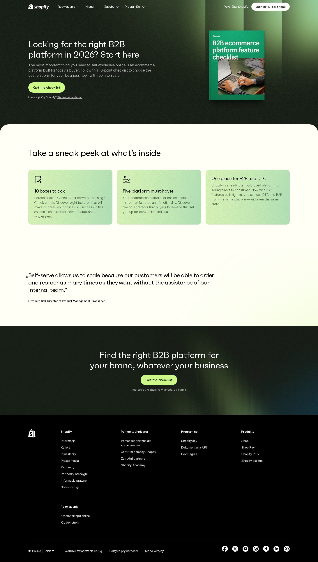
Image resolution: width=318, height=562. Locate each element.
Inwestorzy (68, 454)
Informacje (68, 441)
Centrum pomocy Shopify (138, 452)
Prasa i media (70, 461)
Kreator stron (70, 522)
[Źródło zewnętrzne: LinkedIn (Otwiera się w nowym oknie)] (276, 549)
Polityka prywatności (123, 551)
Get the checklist (46, 87)
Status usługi (70, 487)
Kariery (65, 447)
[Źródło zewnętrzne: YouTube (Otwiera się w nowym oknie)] (245, 549)
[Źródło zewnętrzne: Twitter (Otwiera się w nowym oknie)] (235, 549)
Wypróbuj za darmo (69, 97)
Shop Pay (248, 447)
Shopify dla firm (252, 461)
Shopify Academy (133, 465)
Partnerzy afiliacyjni (74, 474)
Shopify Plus (250, 454)
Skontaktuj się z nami (270, 6)
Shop (245, 441)
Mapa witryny (154, 551)
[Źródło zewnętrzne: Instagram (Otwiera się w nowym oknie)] (256, 549)
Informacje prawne (74, 480)
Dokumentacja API (194, 447)
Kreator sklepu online (75, 516)
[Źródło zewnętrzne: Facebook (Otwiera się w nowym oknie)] (225, 549)
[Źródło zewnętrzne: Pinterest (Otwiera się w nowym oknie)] (287, 549)
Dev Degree (189, 454)
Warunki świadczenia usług (83, 551)
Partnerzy (67, 467)
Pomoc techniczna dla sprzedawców (136, 443)
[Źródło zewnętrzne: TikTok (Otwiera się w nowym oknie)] (266, 549)
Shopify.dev (189, 441)
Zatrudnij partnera (133, 458)
